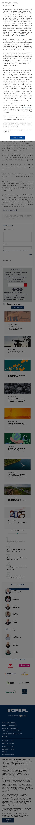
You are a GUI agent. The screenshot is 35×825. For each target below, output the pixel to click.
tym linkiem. (21, 35)
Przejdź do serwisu (17, 137)
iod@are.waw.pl (27, 107)
